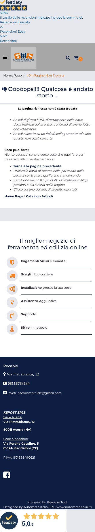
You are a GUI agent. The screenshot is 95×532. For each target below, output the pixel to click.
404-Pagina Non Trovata (46, 75)
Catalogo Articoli (39, 196)
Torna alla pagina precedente (37, 166)
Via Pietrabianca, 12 (23, 374)
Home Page (12, 75)
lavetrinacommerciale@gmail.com (35, 393)
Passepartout (57, 502)
